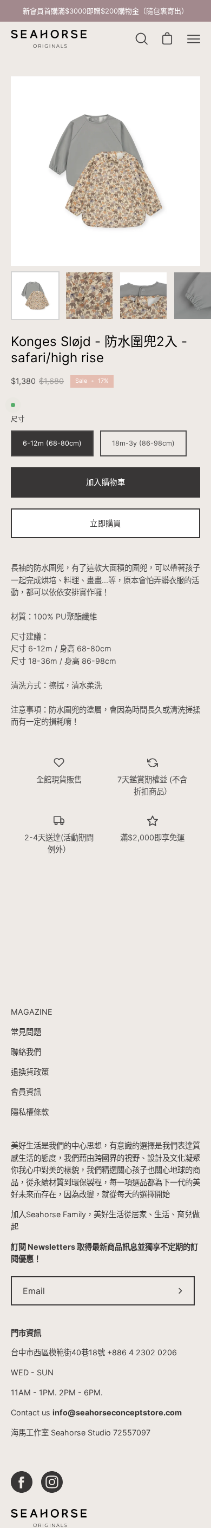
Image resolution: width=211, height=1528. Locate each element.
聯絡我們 (26, 1051)
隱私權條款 (30, 1111)
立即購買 (105, 523)
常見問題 (26, 1031)
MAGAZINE (31, 1011)
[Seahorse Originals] (49, 39)
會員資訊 (26, 1091)
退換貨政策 (30, 1071)
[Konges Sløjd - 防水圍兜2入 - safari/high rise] (35, 295)
